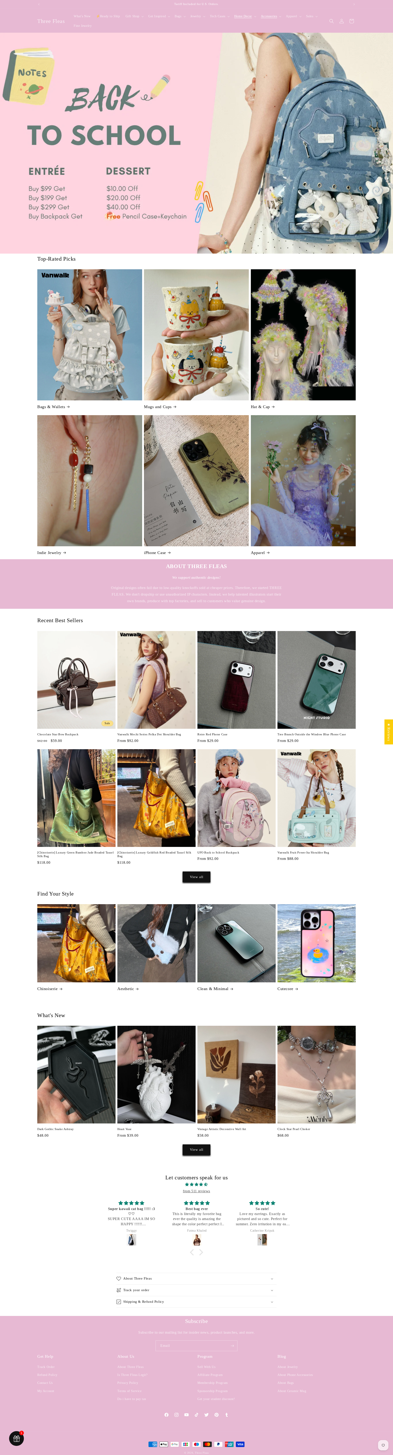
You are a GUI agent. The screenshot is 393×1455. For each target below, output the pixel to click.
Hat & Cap (260, 406)
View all (196, 877)
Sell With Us (206, 1367)
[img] (196, 1184)
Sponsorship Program (212, 1391)
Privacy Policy (127, 1383)
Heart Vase (124, 1129)
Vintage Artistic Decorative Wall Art (221, 1129)
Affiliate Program (210, 1375)
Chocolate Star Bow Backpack (57, 734)
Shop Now (304, 228)
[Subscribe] (232, 1345)
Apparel (258, 552)
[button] (134, 16)
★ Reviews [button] (389, 732)
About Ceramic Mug (291, 1391)
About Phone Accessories (295, 1375)
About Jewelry (287, 1367)
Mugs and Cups (158, 406)
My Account (45, 1391)
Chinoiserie (47, 988)
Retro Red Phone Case (212, 734)
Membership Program (212, 1383)
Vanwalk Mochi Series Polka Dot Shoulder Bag (149, 734)
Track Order (46, 1367)
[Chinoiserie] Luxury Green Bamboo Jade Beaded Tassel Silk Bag (75, 854)
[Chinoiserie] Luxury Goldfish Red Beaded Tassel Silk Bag (154, 854)
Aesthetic (125, 988)
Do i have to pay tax (131, 1399)
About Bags (285, 1383)
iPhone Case (155, 552)
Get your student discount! (216, 1399)
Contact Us (45, 1383)
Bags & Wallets (51, 406)
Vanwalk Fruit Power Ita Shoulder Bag (303, 852)
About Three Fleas (130, 1367)
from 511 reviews (196, 1191)
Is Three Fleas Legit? (132, 1375)
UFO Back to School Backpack (218, 852)
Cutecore (285, 988)
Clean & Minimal (213, 988)
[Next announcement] (354, 4)
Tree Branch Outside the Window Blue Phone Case (311, 734)
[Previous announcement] (39, 4)
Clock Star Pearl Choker (293, 1129)
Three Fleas (202, 1452)
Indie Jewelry (49, 552)
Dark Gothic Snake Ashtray (55, 1129)
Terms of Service (129, 1391)
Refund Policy (47, 1375)
